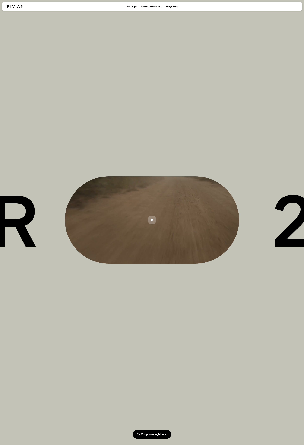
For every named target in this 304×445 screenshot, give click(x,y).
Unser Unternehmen (151, 6)
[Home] (15, 6)
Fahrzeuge (132, 6)
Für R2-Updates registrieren (152, 434)
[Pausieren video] (152, 220)
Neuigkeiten (171, 6)
